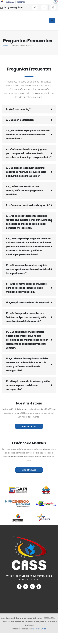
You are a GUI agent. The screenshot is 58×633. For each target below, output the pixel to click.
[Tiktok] (38, 586)
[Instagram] (53, 7)
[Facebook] (35, 7)
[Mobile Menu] (52, 20)
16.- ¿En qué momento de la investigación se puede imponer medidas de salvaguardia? (28, 385)
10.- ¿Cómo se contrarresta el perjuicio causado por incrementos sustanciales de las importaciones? (28, 269)
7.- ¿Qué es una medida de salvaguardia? (28, 205)
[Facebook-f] (19, 586)
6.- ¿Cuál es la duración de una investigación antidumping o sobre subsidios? (24, 190)
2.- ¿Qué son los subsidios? (20, 119)
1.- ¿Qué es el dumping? (18, 109)
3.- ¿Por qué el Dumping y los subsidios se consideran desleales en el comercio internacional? (27, 134)
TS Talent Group (39, 629)
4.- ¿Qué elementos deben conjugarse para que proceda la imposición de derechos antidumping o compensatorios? (29, 153)
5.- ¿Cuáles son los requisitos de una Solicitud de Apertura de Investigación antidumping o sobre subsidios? (26, 171)
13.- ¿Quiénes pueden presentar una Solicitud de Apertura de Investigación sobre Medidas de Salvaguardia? (26, 317)
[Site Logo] (9, 20)
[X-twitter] (25, 586)
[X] (44, 7)
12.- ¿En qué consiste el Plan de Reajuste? (27, 302)
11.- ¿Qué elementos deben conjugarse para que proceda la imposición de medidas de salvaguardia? (26, 287)
